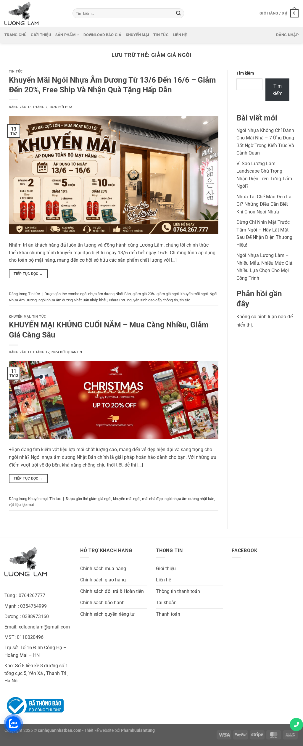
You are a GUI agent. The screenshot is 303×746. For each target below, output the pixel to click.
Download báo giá (102, 35)
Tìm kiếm (245, 73)
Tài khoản (166, 602)
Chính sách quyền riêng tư (107, 614)
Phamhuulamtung (138, 730)
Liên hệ (180, 35)
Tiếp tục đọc (28, 274)
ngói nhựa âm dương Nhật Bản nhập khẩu (72, 300)
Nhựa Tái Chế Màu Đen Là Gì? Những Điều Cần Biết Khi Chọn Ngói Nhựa (263, 204)
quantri (74, 352)
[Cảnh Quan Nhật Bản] (34, 13)
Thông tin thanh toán (178, 591)
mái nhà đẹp (152, 498)
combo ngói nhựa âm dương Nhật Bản (99, 294)
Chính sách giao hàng (103, 580)
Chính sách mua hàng (103, 568)
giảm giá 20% (144, 294)
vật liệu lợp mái (21, 504)
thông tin (170, 300)
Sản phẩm (65, 35)
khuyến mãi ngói (194, 294)
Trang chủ (15, 35)
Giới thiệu (41, 35)
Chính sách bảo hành (102, 602)
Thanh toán (168, 614)
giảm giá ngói (168, 294)
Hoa (68, 107)
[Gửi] (178, 13)
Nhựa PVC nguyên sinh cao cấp (135, 300)
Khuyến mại (137, 35)
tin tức (185, 300)
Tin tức (161, 35)
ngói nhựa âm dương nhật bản (189, 498)
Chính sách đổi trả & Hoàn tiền (112, 591)
